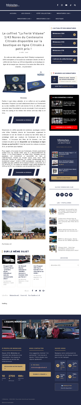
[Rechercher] (75, 5)
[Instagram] (62, 5)
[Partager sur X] (36, 290)
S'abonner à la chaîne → (64, 127)
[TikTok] (71, 5)
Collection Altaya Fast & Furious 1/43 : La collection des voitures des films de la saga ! (68, 221)
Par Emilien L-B (34, 295)
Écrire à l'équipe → (40, 374)
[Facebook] (58, 5)
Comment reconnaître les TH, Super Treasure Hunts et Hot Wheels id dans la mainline (67, 212)
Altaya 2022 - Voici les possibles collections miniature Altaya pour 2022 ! (68, 249)
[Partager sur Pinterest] (40, 290)
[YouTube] (66, 5)
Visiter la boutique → (64, 178)
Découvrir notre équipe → (13, 367)
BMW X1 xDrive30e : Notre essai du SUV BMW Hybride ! (68, 239)
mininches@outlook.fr (39, 367)
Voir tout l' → (64, 86)
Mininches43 (14, 295)
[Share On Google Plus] (43, 290)
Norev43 (23, 295)
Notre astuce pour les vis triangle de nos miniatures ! (68, 230)
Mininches (5, 399)
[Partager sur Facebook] (32, 290)
